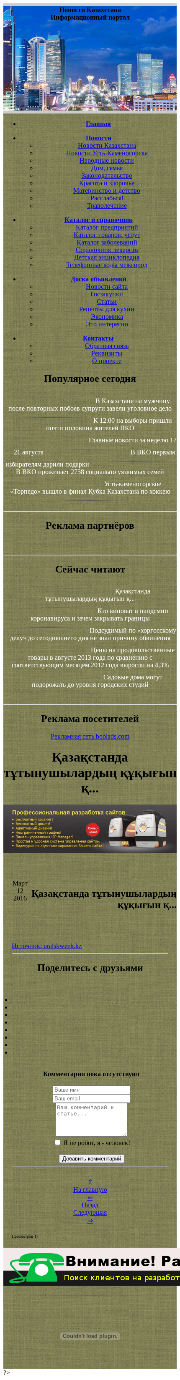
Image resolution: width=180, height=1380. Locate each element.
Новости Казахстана (107, 145)
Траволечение (107, 205)
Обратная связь (107, 345)
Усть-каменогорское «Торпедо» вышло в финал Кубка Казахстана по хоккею (90, 487)
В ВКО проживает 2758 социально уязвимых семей (90, 471)
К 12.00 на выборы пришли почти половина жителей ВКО (109, 424)
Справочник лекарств (107, 249)
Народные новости (107, 160)
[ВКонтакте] (90, 1022)
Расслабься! (106, 198)
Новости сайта (107, 286)
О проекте (106, 360)
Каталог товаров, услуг (107, 234)
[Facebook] (90, 1030)
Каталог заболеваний (107, 242)
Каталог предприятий (107, 227)
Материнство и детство (106, 190)
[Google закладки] (90, 1015)
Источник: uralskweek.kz (47, 945)
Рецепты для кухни (106, 309)
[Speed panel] (90, 1000)
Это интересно (107, 324)
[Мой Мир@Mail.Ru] (90, 1052)
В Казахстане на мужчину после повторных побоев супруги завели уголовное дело (90, 404)
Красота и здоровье (106, 183)
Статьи (107, 301)
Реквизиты (106, 353)
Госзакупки (106, 294)
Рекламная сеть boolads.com (90, 736)
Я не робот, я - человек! (96, 1142)
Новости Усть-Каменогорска (107, 152)
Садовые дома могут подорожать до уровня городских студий (97, 681)
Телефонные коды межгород (106, 264)
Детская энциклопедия (106, 257)
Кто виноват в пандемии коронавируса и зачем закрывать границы (99, 614)
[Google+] (90, 1007)
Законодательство (107, 175)
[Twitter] (90, 1037)
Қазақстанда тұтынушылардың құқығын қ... (97, 595)
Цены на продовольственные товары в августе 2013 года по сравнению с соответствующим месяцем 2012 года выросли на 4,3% (93, 657)
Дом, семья (107, 168)
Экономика (107, 316)
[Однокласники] (90, 1045)
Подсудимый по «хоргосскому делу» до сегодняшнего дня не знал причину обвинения (93, 634)
